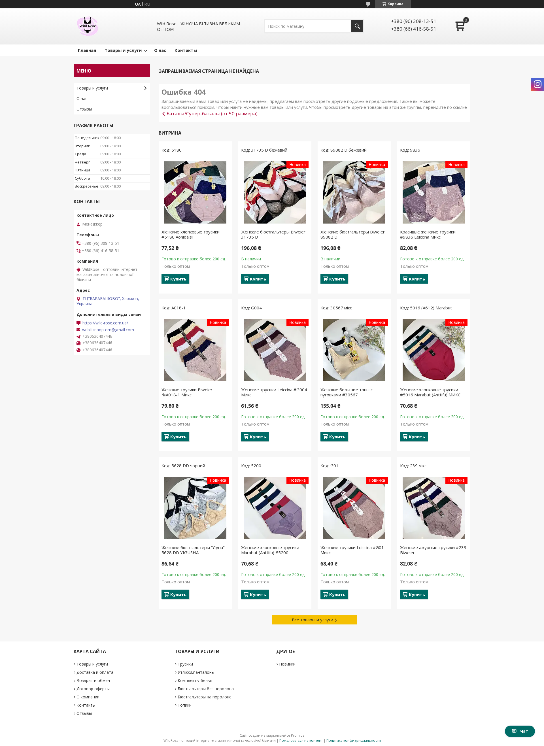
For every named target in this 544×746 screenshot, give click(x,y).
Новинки (287, 664)
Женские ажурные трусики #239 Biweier (433, 550)
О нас (160, 50)
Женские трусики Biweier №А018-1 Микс (187, 392)
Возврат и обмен (93, 680)
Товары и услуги (123, 50)
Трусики (185, 664)
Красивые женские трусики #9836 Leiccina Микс (428, 234)
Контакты (186, 50)
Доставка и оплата (94, 672)
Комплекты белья (195, 680)
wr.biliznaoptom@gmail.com (108, 329)
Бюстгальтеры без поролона (206, 688)
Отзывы (84, 109)
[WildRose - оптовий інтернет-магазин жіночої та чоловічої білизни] (87, 26)
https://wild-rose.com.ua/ (105, 323)
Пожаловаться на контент (301, 740)
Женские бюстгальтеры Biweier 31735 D (273, 234)
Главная (87, 50)
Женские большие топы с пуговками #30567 (346, 392)
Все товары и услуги (312, 619)
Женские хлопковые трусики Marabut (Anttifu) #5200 (270, 550)
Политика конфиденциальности (353, 740)
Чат (524, 731)
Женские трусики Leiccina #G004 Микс (274, 392)
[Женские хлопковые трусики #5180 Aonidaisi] (195, 192)
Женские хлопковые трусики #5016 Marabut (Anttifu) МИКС (430, 392)
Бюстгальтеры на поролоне (204, 697)
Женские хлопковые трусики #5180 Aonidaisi (191, 234)
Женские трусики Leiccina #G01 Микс (352, 550)
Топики (185, 705)
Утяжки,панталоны (196, 672)
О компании (87, 697)
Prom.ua (298, 735)
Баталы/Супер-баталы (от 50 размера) (212, 113)
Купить (178, 279)
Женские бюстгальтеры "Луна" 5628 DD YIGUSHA (193, 550)
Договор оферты (93, 688)
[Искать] (357, 26)
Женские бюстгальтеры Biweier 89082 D (352, 234)
